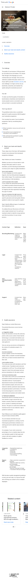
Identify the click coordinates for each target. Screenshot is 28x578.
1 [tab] (14, 526)
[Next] (23, 513)
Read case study (8, 522)
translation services (19, 81)
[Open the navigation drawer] (2, 7)
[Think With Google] (7, 2)
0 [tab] (13, 526)
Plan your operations (10, 14)
